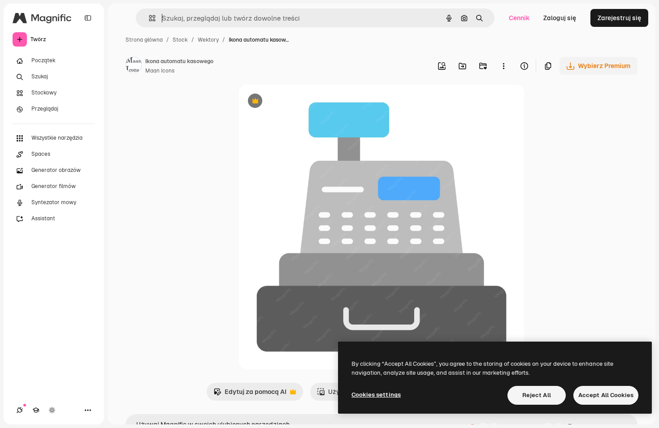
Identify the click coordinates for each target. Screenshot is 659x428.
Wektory (208, 39)
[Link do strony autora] (134, 66)
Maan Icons (159, 70)
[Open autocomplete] (148, 18)
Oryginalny (301, 102)
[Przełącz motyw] (52, 410)
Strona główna (144, 39)
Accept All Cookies (605, 395)
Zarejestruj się (619, 18)
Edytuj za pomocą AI (249, 394)
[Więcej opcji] (503, 66)
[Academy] (36, 410)
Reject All (536, 395)
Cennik (519, 18)
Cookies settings (376, 394)
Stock (180, 39)
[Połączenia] (20, 410)
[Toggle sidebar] (88, 18)
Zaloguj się (559, 18)
